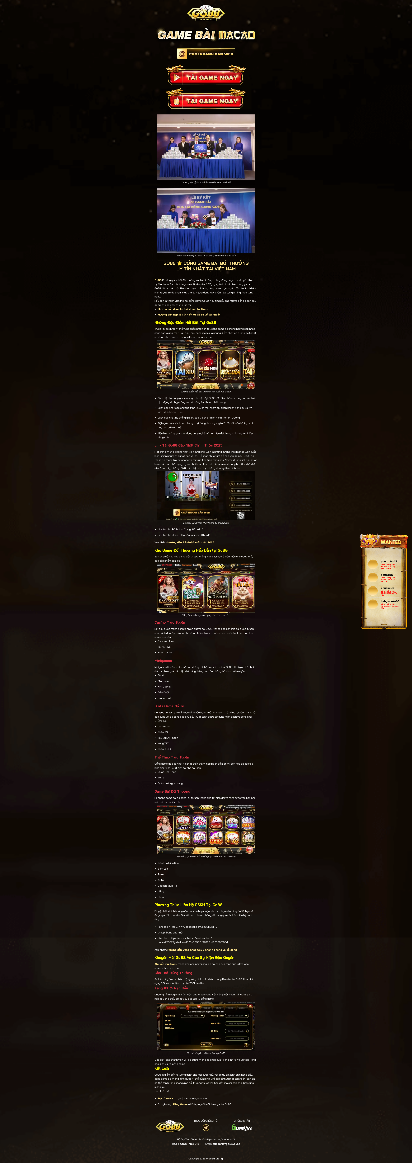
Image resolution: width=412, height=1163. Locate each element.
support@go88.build (226, 1143)
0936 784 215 (189, 1143)
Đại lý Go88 (165, 1098)
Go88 (158, 280)
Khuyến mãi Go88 (165, 963)
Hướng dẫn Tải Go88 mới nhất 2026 (190, 542)
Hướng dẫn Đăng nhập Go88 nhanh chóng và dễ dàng (202, 949)
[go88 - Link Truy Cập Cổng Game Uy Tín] (206, 13)
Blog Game (180, 1104)
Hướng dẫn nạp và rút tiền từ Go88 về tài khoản (189, 314)
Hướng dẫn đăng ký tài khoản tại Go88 (183, 309)
